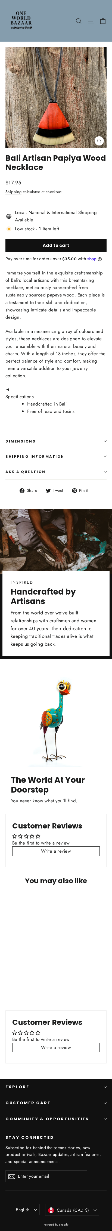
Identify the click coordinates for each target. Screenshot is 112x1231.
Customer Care (28, 1103)
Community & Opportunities (47, 1119)
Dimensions (20, 441)
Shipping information (34, 456)
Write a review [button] (56, 851)
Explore (17, 1087)
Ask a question (25, 471)
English (23, 1210)
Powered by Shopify (56, 1225)
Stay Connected (29, 1137)
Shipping (13, 191)
